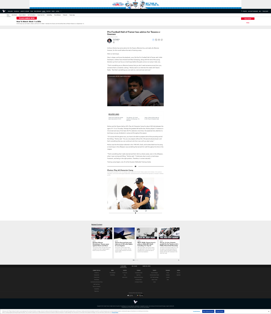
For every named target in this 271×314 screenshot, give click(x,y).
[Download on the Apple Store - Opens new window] (130, 295)
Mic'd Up (178, 272)
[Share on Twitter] (156, 40)
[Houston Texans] (135, 302)
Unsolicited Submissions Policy (97, 281)
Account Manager (154, 272)
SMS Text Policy (97, 284)
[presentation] (179, 260)
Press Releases (112, 272)
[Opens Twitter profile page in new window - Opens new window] (114, 42)
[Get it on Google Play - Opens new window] (140, 296)
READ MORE (247, 18)
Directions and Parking (138, 277)
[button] (135, 90)
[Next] (146, 211)
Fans (125, 274)
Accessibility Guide (138, 272)
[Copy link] (162, 40)
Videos (178, 270)
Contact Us (96, 272)
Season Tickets (154, 279)
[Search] (241, 11)
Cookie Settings (196, 311)
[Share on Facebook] (153, 40)
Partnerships (96, 279)
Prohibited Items (138, 279)
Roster (168, 272)
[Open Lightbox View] (135, 197)
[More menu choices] (60, 11)
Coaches (167, 277)
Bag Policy (139, 274)
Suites (154, 281)
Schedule (168, 274)
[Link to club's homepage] (4, 11)
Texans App (96, 291)
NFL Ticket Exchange (154, 277)
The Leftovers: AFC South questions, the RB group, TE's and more (133, 119)
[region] (135, 311)
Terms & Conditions (96, 286)
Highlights (178, 274)
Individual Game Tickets (154, 274)
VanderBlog (112, 274)
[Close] (247, 22)
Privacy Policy (96, 277)
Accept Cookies (219, 311)
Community (125, 272)
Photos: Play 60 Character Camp (120, 170)
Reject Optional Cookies (208, 311)
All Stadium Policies (138, 281)
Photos (125, 270)
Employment (96, 274)
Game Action (124, 277)
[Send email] (159, 40)
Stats (168, 279)
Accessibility (96, 288)
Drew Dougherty (116, 39)
